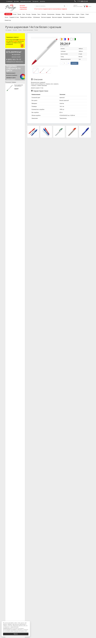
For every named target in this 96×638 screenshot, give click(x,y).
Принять (16, 633)
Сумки (77, 14)
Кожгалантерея (70, 14)
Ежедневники (67, 17)
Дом (23, 14)
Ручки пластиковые (28, 30)
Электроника (50, 14)
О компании (9, 1)
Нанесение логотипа (25, 1)
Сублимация (36, 17)
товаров (87, 6)
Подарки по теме (14, 17)
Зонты (6, 17)
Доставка (16, 1)
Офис (63, 14)
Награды (58, 14)
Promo (36, 30)
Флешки (43, 14)
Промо (19, 14)
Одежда (34, 14)
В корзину (74, 63)
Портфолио (35, 1)
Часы (38, 14)
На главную (8, 30)
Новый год (8, 20)
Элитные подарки (46, 17)
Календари (75, 17)
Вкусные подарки (57, 17)
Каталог (8, 14)
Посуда (28, 14)
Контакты (42, 1)
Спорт (87, 14)
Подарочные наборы (26, 17)
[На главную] (11, 7)
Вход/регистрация (78, 6)
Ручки (14, 14)
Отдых (82, 14)
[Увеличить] (33, 132)
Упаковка (81, 17)
